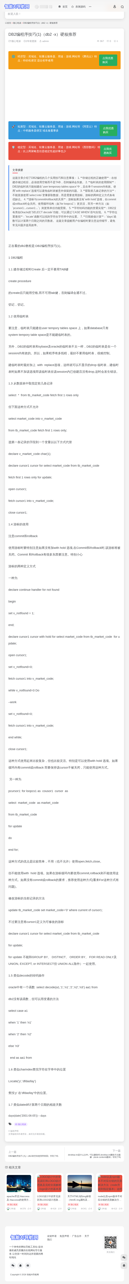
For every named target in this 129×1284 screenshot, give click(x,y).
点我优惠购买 (107, 60)
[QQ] (20, 1266)
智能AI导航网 (33, 1274)
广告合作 (76, 1236)
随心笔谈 (17, 23)
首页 (9, 23)
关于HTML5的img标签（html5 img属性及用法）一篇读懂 (79, 1200)
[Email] (28, 1266)
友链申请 (52, 1236)
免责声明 (64, 1236)
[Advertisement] (64, 95)
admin (45, 41)
